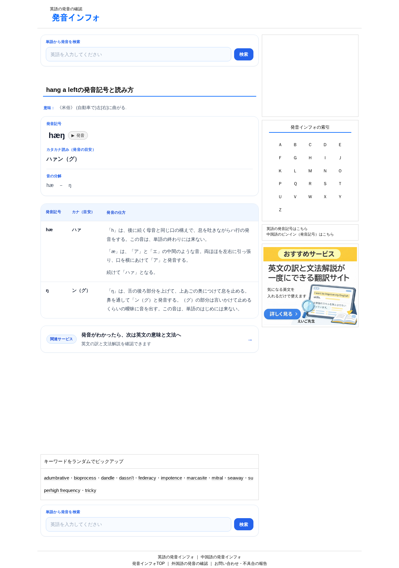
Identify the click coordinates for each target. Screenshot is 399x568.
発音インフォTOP (148, 563)
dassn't (126, 477)
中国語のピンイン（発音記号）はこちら (300, 234)
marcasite (197, 477)
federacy (147, 477)
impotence (171, 477)
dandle (107, 477)
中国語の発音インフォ (221, 557)
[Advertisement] (219, 14)
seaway (235, 477)
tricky (90, 490)
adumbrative (56, 477)
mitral (217, 477)
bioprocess (85, 477)
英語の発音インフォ (176, 557)
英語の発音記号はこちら (287, 229)
